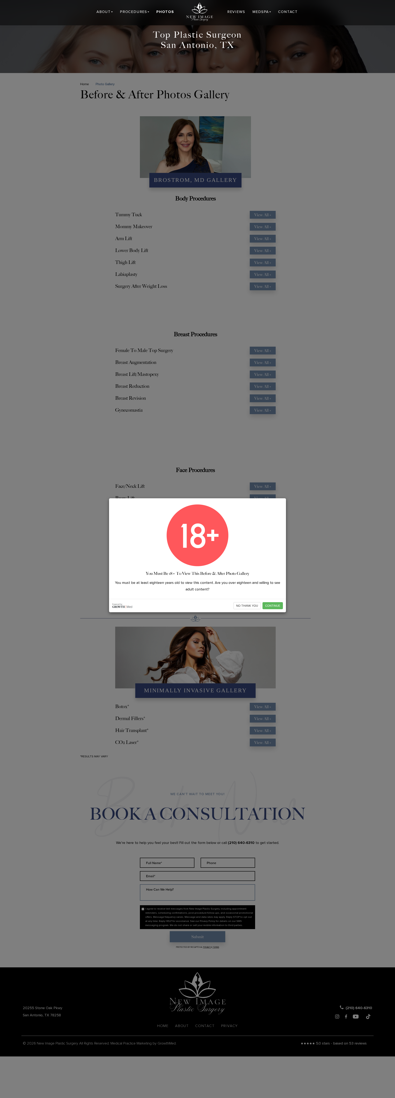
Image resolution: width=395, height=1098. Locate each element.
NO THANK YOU (247, 605)
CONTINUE (272, 605)
